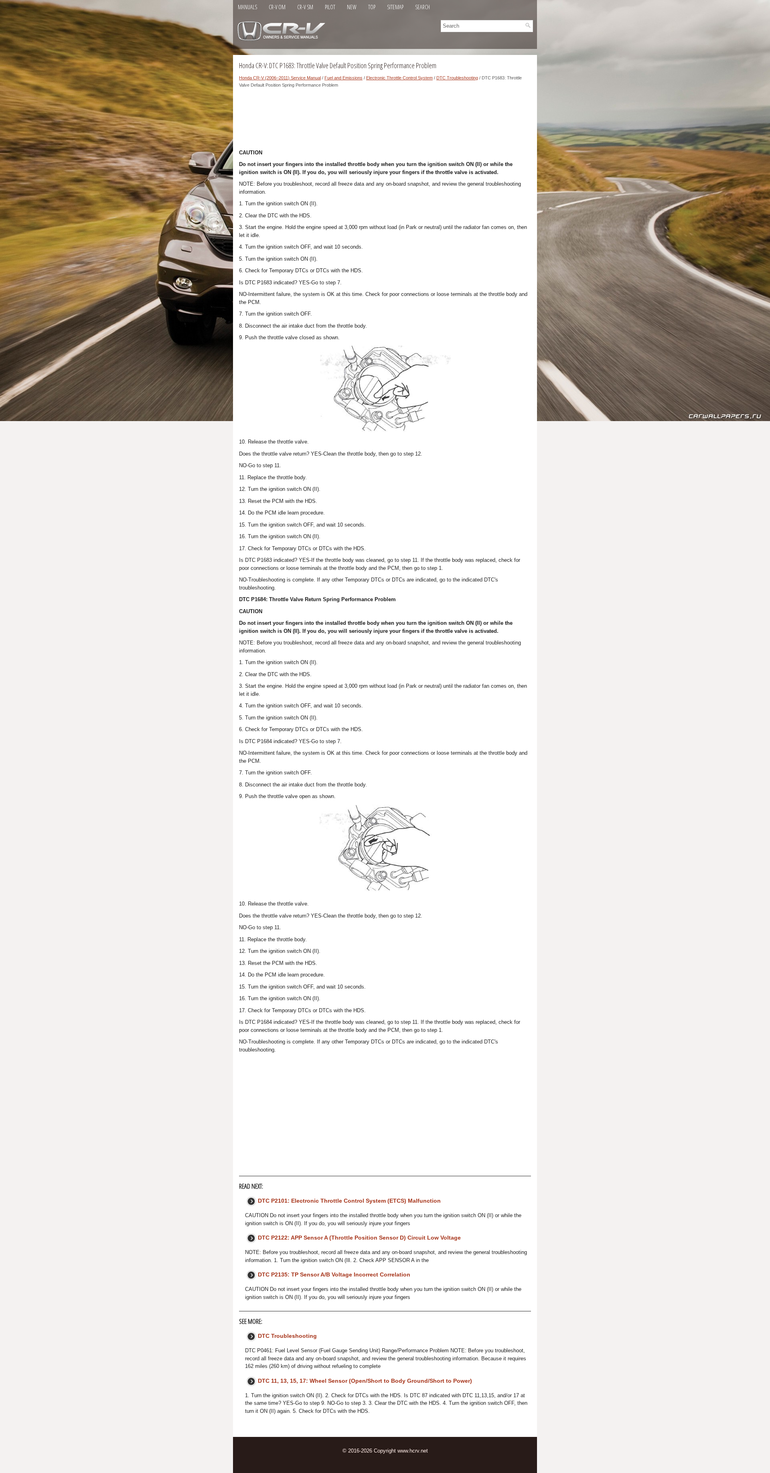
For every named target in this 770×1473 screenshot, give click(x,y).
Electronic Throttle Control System (399, 77)
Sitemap (395, 7)
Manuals (247, 7)
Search (422, 7)
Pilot (330, 7)
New (352, 7)
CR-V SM (305, 7)
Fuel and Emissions (343, 77)
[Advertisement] (385, 121)
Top (371, 7)
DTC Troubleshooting (457, 77)
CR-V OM (277, 7)
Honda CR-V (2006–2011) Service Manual (280, 77)
